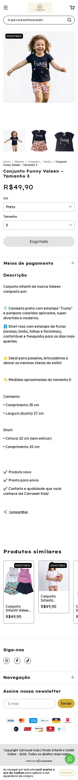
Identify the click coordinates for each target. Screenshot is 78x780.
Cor (5, 198)
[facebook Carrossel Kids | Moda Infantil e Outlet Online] (17, 660)
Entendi (66, 772)
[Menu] (5, 7)
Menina (19, 161)
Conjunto (34, 161)
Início (7, 161)
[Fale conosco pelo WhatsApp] (70, 759)
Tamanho (10, 217)
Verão (48, 161)
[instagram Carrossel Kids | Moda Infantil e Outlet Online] (6, 660)
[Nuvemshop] (39, 761)
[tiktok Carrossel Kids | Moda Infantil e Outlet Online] (27, 660)
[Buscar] (69, 19)
